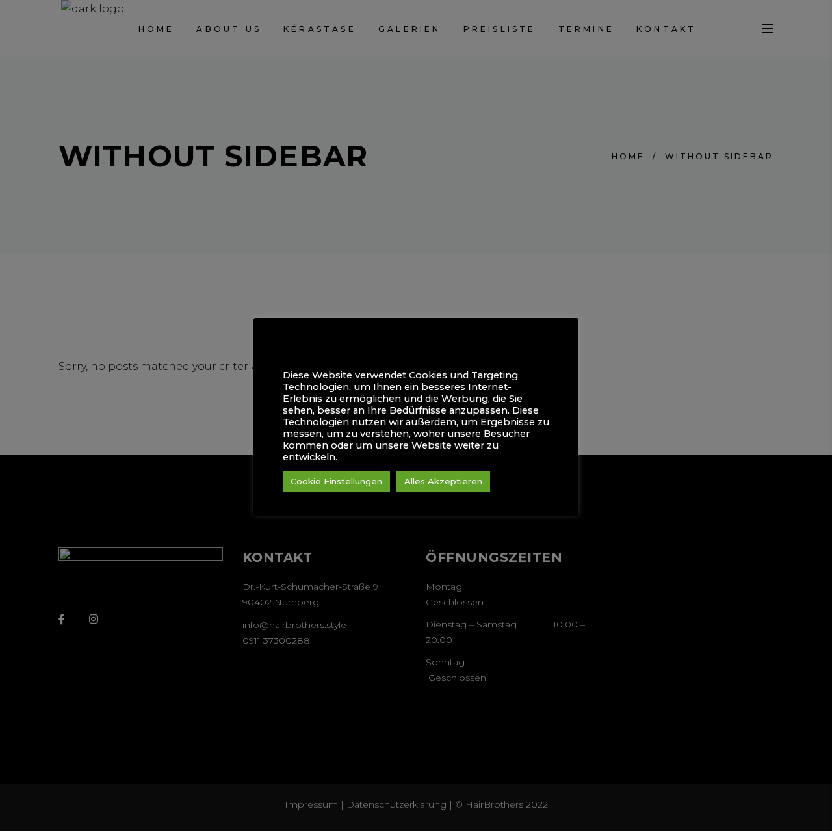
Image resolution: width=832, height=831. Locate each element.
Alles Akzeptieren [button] (443, 481)
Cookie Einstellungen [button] (336, 481)
